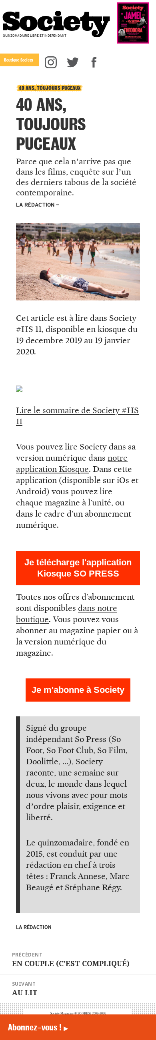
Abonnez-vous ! (38, 1027)
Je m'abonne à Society (78, 690)
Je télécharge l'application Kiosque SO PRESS (78, 568)
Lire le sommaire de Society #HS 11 (77, 416)
